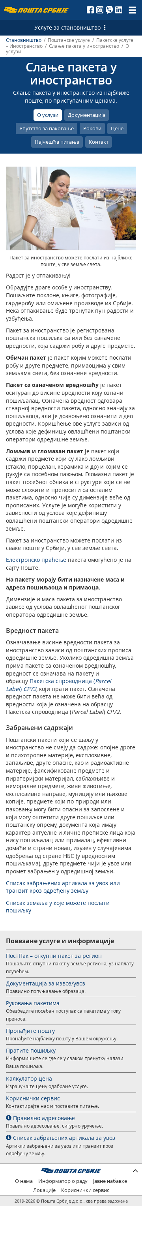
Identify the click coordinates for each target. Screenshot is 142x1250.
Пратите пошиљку (31, 1050)
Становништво (23, 40)
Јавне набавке (110, 1181)
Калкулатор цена (29, 1078)
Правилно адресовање (43, 1118)
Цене (117, 128)
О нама (24, 1181)
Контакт (98, 141)
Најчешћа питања (57, 141)
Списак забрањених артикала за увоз (63, 1137)
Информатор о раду (63, 1181)
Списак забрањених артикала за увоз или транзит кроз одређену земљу (63, 887)
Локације (44, 1190)
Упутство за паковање (46, 128)
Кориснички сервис (33, 1098)
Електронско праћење (36, 559)
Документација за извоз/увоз (45, 983)
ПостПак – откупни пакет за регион (54, 955)
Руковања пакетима (33, 1003)
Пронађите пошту (30, 1030)
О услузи (47, 114)
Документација (86, 114)
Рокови (92, 128)
